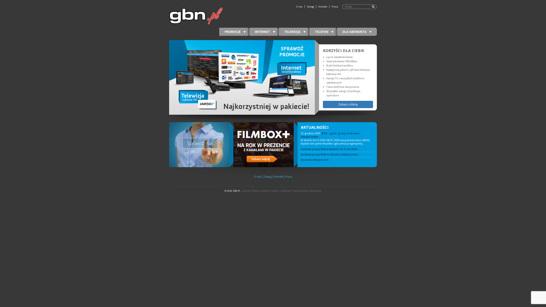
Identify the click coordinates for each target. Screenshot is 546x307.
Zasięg (310, 6)
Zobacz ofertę (348, 104)
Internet (263, 32)
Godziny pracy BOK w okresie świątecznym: (330, 154)
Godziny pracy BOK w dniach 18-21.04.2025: (329, 149)
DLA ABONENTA (355, 32)
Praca (335, 6)
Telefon (322, 32)
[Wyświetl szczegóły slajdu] (242, 77)
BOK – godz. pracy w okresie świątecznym (330, 135)
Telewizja (292, 32)
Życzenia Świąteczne (315, 160)
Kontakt (322, 6)
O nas (299, 6)
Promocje (233, 32)
